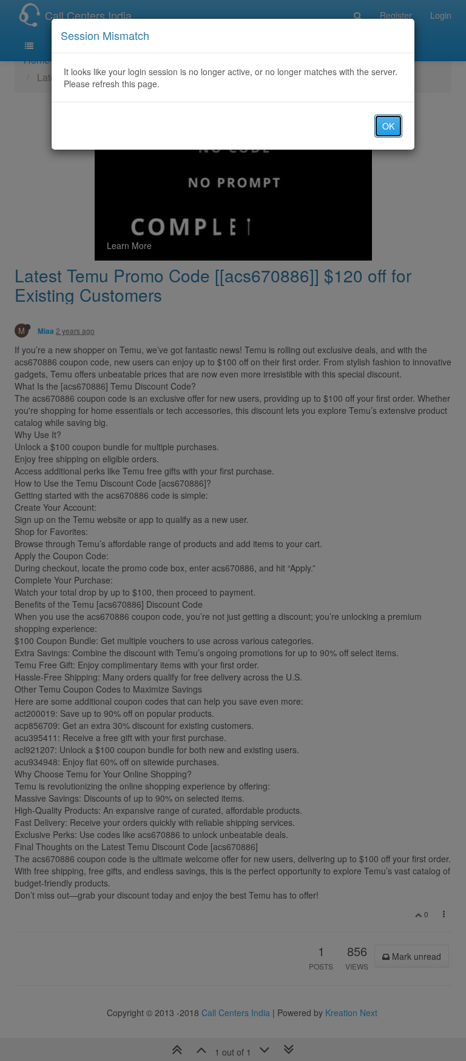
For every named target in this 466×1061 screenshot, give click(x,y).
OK (388, 126)
